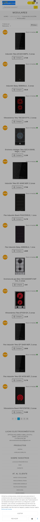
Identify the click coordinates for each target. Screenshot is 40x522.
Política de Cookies (6, 509)
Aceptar (20, 513)
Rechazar (14, 518)
